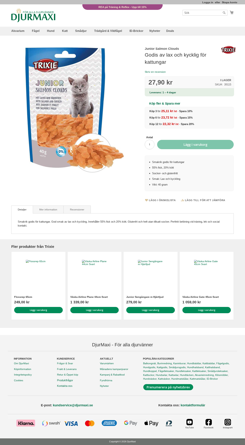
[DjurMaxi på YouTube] (189, 424)
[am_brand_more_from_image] (38, 272)
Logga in (207, 2)
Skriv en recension (155, 71)
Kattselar (173, 375)
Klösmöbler (221, 375)
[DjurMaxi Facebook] (208, 424)
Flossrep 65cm (23, 296)
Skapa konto (229, 2)
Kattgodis (162, 367)
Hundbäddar (194, 363)
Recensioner (77, 209)
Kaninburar (179, 363)
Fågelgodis (222, 363)
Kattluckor (148, 375)
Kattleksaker (199, 371)
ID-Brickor (212, 378)
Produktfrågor (65, 380)
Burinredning (164, 363)
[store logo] (33, 15)
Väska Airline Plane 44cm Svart (89, 296)
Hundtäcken (187, 375)
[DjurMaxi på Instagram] (227, 424)
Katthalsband (212, 367)
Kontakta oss (64, 385)
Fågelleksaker (166, 371)
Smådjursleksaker (218, 371)
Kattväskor (164, 378)
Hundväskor (150, 378)
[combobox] (205, 13)
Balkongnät (149, 363)
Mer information (48, 209)
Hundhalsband (195, 367)
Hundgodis (149, 367)
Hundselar (161, 375)
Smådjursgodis (177, 367)
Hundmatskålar (179, 378)
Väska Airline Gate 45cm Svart (200, 296)
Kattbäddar (208, 363)
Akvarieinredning (204, 375)
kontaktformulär (193, 405)
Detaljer (22, 209)
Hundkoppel (150, 371)
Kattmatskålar (197, 378)
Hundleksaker (183, 371)
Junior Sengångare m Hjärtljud (145, 296)
